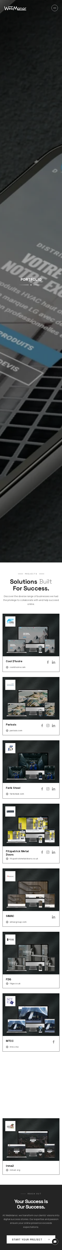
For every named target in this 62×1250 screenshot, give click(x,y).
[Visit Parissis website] (31, 706)
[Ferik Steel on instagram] (47, 788)
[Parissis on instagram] (47, 725)
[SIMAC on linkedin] (53, 916)
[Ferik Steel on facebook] (42, 788)
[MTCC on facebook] (53, 1041)
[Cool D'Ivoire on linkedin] (53, 662)
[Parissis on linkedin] (53, 725)
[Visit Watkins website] (31, 1085)
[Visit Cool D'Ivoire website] (31, 643)
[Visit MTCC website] (31, 1022)
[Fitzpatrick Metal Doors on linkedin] (53, 852)
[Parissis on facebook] (42, 725)
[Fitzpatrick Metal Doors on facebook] (42, 852)
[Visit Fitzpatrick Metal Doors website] (31, 833)
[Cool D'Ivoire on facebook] (47, 662)
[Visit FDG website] (31, 960)
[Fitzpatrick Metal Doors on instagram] (47, 852)
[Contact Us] (55, 1242)
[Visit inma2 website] (31, 1146)
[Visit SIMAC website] (31, 897)
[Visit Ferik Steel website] (31, 769)
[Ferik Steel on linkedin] (53, 788)
